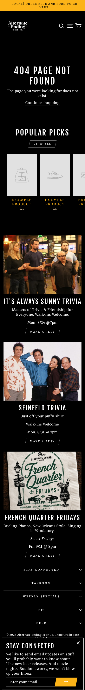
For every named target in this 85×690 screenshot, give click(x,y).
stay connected (42, 570)
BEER (41, 623)
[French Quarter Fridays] (42, 481)
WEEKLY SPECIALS (41, 596)
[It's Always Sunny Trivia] (42, 264)
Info (42, 610)
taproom (41, 583)
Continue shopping (42, 103)
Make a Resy (42, 331)
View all (42, 144)
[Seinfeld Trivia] (42, 371)
